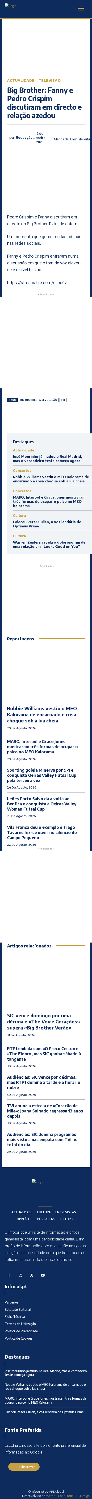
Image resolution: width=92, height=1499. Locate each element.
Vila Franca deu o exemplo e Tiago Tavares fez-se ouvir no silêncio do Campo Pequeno (42, 832)
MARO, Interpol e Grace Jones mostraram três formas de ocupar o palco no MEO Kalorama (49, 501)
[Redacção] (8, 138)
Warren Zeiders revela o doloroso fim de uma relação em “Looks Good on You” (49, 544)
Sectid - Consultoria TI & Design (68, 1496)
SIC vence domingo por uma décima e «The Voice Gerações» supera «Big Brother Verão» (43, 1021)
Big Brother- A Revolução (38, 400)
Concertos (22, 470)
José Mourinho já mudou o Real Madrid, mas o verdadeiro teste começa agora (47, 458)
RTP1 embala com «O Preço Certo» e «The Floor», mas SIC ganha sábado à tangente (44, 1053)
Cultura (19, 515)
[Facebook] (26, 417)
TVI (63, 400)
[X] (37, 417)
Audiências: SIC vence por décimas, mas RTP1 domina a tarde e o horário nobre (43, 1082)
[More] (70, 417)
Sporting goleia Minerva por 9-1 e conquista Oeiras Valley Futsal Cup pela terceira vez (41, 775)
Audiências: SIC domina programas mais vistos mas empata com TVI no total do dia (42, 1139)
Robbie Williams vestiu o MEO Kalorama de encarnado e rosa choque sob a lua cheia (51, 479)
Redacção (24, 137)
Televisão (50, 80)
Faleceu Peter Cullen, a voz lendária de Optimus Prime (44, 1412)
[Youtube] (42, 1275)
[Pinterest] (48, 417)
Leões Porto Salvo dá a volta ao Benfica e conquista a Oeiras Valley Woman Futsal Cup (41, 803)
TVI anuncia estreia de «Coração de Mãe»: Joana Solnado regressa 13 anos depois (45, 1111)
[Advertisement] (46, 342)
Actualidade (20, 80)
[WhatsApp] (59, 417)
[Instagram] (20, 1275)
